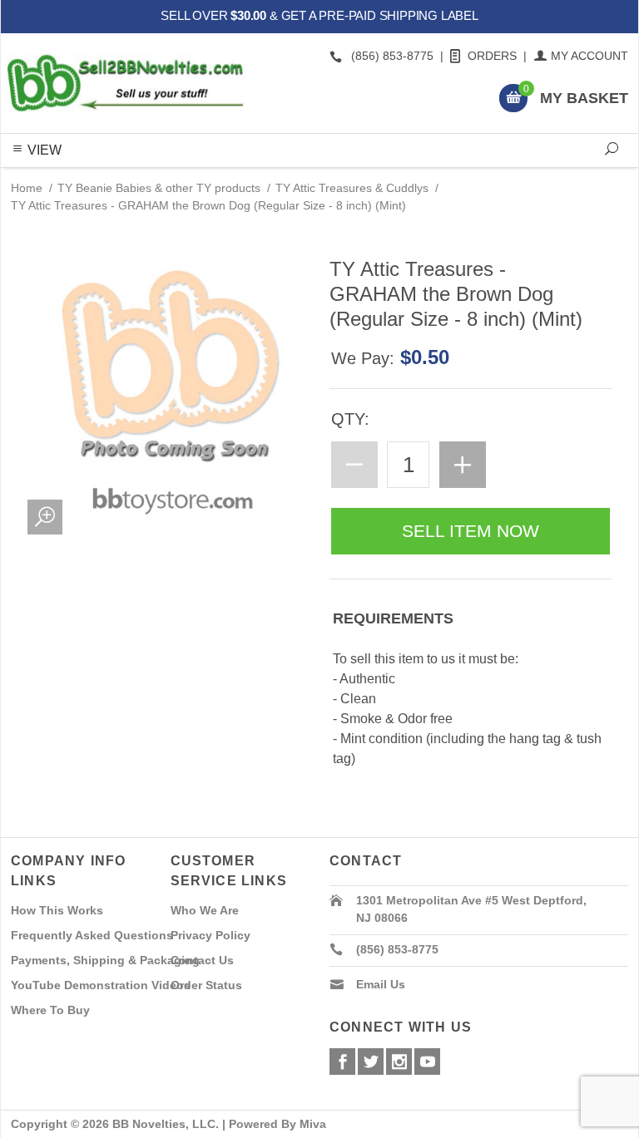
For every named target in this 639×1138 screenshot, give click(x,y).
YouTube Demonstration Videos (101, 985)
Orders (492, 55)
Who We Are (205, 910)
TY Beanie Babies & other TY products (158, 188)
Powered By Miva (277, 1124)
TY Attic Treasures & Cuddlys (351, 188)
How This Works (57, 910)
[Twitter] (371, 1061)
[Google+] (399, 1061)
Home (26, 188)
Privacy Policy (210, 935)
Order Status (206, 985)
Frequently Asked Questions (92, 935)
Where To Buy (50, 1010)
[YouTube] (427, 1061)
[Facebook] (342, 1061)
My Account (589, 55)
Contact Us (202, 960)
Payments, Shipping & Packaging (105, 960)
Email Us (380, 984)
